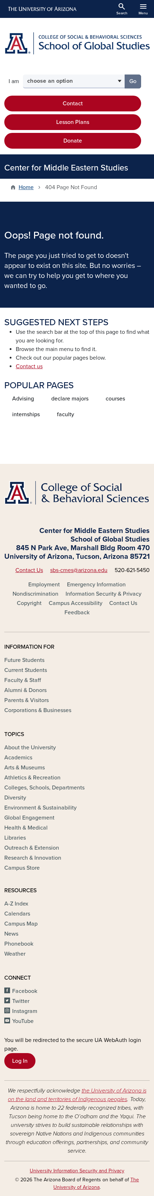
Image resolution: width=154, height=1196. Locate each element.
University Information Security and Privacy (77, 1171)
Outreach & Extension (31, 847)
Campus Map (21, 923)
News (11, 933)
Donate (72, 140)
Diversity (15, 797)
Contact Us (29, 570)
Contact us (29, 366)
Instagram (24, 1011)
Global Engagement (29, 817)
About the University (30, 747)
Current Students (25, 670)
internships (26, 414)
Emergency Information (96, 584)
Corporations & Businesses (37, 710)
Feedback (77, 612)
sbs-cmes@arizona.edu (78, 570)
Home (26, 187)
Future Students (24, 660)
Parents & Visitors (26, 700)
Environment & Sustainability (40, 807)
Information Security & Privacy (103, 593)
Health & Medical (26, 827)
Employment (44, 584)
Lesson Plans (72, 122)
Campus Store (22, 867)
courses (115, 398)
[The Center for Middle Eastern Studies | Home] (77, 43)
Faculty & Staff (22, 680)
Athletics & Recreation (32, 777)
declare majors (69, 398)
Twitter (20, 1001)
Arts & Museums (24, 767)
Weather (14, 953)
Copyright (29, 603)
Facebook (24, 991)
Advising (23, 398)
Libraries (15, 837)
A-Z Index (16, 903)
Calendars (17, 913)
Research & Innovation (32, 857)
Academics (18, 757)
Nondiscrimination (35, 593)
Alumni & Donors (25, 690)
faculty (65, 414)
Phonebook (18, 943)
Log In (20, 1061)
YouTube (23, 1021)
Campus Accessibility (75, 603)
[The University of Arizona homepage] (41, 9)
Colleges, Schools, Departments (44, 787)
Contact (73, 103)
